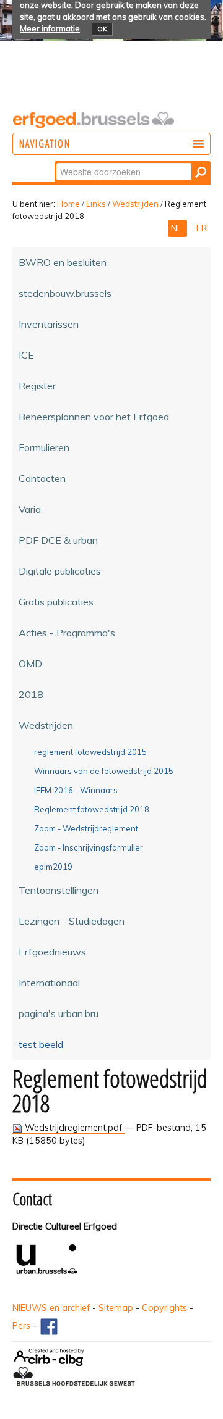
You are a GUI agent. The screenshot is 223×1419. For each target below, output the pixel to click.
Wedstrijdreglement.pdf (73, 1127)
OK (102, 29)
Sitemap (115, 1307)
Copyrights (164, 1307)
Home (68, 204)
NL (177, 228)
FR (201, 228)
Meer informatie (50, 28)
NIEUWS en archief (51, 1307)
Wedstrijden (135, 204)
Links (96, 204)
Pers (21, 1325)
